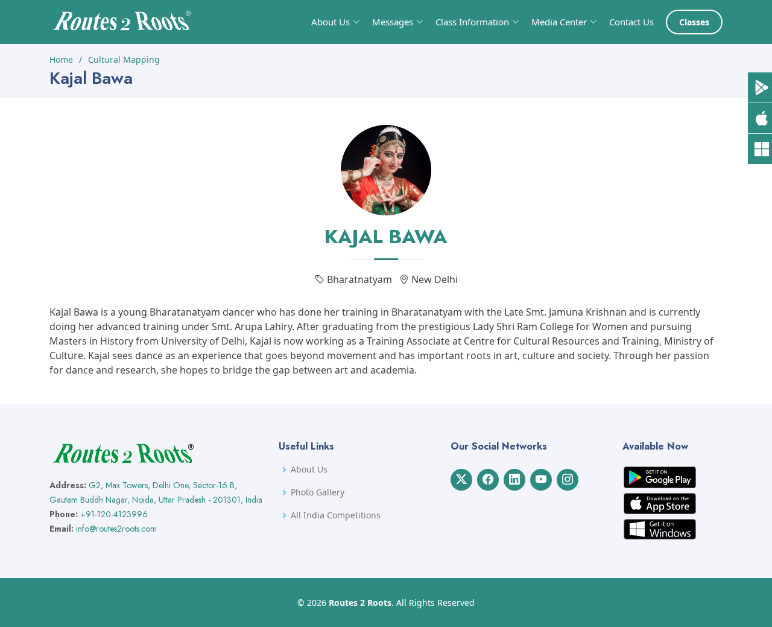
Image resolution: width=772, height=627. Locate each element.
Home (61, 59)
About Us (309, 469)
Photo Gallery (317, 492)
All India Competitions (336, 515)
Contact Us (631, 22)
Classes (694, 22)
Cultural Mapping (124, 59)
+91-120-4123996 (114, 514)
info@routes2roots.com (116, 529)
